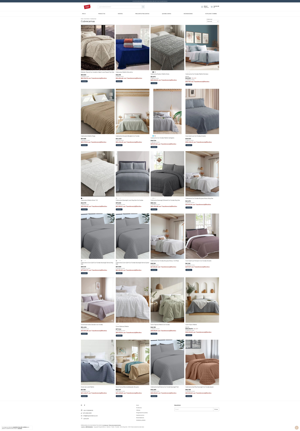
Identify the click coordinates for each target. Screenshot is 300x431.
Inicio (84, 13)
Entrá (205, 6)
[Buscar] (143, 7)
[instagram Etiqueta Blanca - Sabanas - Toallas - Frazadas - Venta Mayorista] (81, 405)
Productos (101, 13)
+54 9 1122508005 (88, 410)
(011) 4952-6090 (87, 413)
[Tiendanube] (87, 427)
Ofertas (120, 13)
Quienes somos (166, 13)
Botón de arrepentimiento (115, 425)
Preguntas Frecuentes (142, 13)
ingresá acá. (105, 425)
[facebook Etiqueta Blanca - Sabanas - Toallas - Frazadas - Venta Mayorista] (84, 405)
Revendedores (188, 13)
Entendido (20, 428)
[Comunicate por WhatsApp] (296, 427)
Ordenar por (209, 19)
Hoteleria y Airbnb (211, 13)
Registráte (206, 7)
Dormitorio (86, 18)
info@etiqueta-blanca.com (90, 415)
